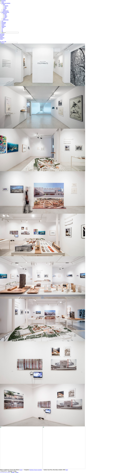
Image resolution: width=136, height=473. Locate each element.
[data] (66, 469)
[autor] (21, 469)
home (2, 1)
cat (2, 28)
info (2, 21)
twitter (2, 24)
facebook (3, 23)
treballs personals (5, 12)
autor (5, 7)
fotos (4, 4)
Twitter (14, 471)
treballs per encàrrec (5, 3)
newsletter (3, 22)
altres (5, 17)
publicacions (5, 10)
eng (2, 31)
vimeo (2, 27)
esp (2, 30)
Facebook (10, 471)
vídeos (4, 9)
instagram (3, 26)
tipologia (6, 5)
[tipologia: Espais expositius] (35, 469)
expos (4, 18)
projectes (5, 13)
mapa (5, 8)
